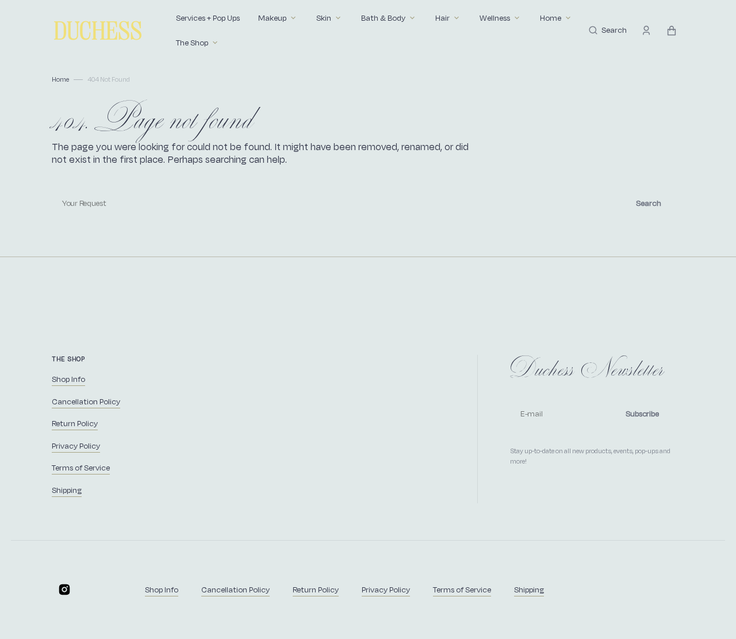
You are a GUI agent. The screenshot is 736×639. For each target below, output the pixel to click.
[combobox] (368, 203)
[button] (608, 30)
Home (60, 79)
